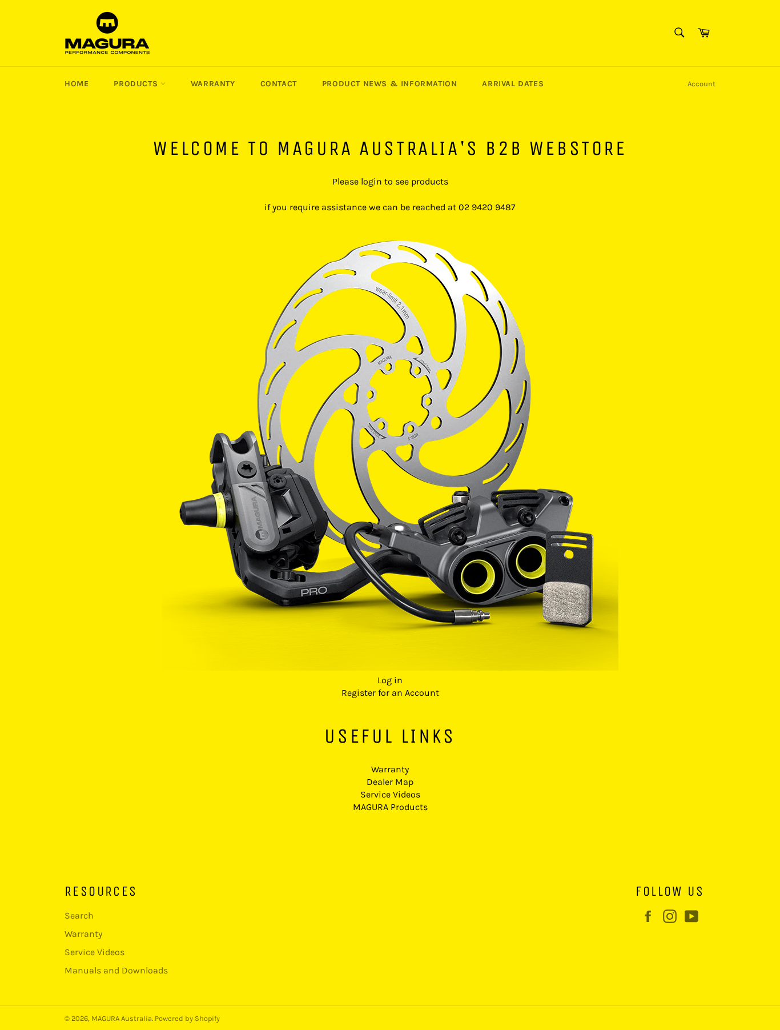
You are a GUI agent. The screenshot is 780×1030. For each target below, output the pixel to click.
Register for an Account (390, 692)
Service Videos (390, 794)
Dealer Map (390, 781)
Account (701, 83)
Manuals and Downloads (116, 970)
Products (137, 84)
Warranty (213, 84)
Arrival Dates (513, 84)
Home (77, 84)
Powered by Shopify (187, 1018)
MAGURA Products (390, 806)
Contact (278, 84)
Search (79, 915)
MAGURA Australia (121, 1018)
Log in (390, 680)
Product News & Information (389, 84)
